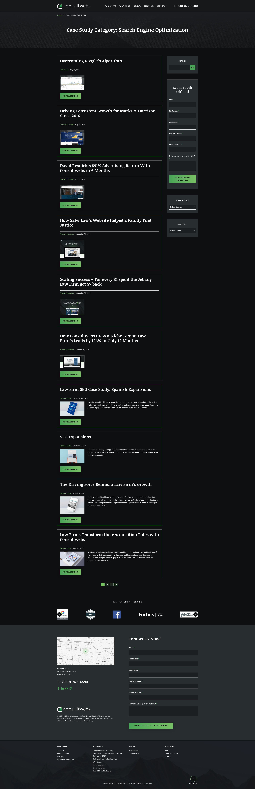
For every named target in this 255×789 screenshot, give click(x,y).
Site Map (149, 783)
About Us (61, 751)
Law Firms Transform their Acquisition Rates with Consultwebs (109, 537)
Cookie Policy (120, 783)
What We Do (124, 6)
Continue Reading (70, 96)
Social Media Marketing (102, 771)
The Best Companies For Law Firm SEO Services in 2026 (108, 755)
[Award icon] (62, 610)
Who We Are (110, 6)
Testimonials (133, 751)
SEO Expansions (75, 437)
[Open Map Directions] (85, 638)
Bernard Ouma (65, 398)
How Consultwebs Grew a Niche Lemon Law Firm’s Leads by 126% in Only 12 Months (103, 338)
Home (59, 15)
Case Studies (134, 754)
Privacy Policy (108, 783)
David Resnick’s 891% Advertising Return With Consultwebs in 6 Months (105, 168)
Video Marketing (99, 765)
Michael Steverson (67, 234)
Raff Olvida (64, 70)
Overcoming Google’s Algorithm (91, 61)
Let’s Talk (161, 6)
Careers (60, 757)
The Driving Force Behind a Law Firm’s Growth (106, 484)
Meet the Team (63, 754)
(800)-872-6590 (187, 6)
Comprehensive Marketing (103, 751)
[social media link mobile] (58, 688)
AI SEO (167, 757)
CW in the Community (65, 760)
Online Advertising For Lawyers (105, 759)
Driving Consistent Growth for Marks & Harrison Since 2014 (107, 113)
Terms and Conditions (135, 783)
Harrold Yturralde (67, 125)
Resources (149, 6)
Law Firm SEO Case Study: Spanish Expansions (105, 389)
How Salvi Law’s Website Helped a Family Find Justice (105, 222)
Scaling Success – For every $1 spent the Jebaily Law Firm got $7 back (106, 282)
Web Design (97, 762)
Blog (166, 751)
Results (137, 6)
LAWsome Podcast (172, 754)
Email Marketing (99, 768)
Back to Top (193, 783)
